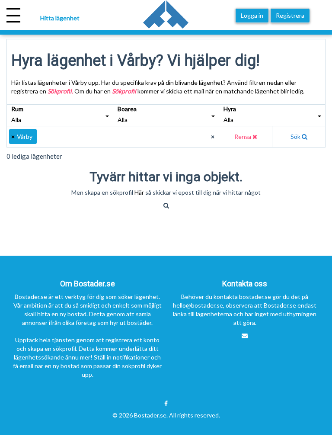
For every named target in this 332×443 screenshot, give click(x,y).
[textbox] (43, 137)
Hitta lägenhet (60, 18)
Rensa (243, 136)
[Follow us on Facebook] (166, 403)
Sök (296, 136)
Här (139, 192)
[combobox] (113, 137)
